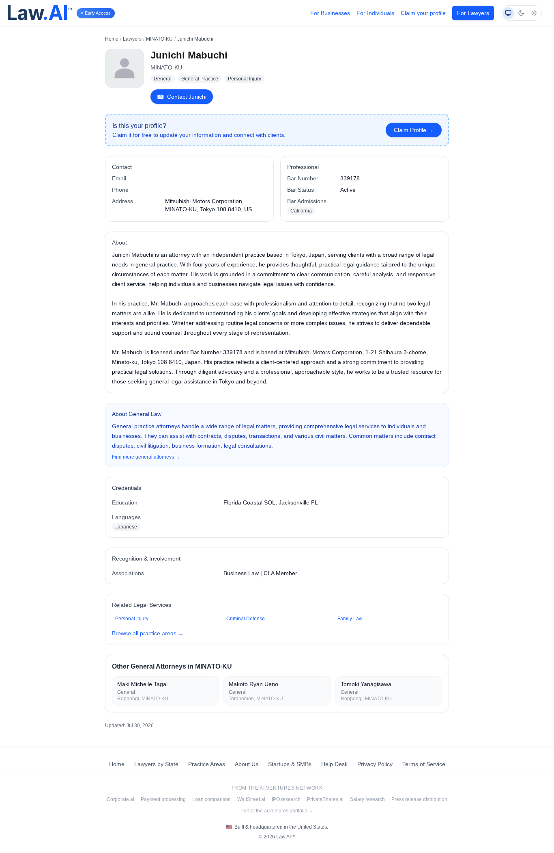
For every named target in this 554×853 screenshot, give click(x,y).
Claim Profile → (414, 130)
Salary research (367, 799)
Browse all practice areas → (148, 633)
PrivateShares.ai (325, 799)
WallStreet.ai (251, 799)
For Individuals (375, 13)
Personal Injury (131, 618)
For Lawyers (473, 13)
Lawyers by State (156, 764)
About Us (246, 764)
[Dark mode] (521, 13)
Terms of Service (423, 764)
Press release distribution (419, 799)
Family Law (350, 618)
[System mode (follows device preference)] (508, 13)
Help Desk (334, 764)
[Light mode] (534, 13)
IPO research (286, 799)
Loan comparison (211, 799)
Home (111, 39)
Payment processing (163, 799)
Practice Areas (206, 764)
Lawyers (132, 39)
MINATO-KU (159, 39)
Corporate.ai (120, 799)
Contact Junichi (181, 96)
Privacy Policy (375, 764)
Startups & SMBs (289, 764)
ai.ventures (277, 788)
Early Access (98, 13)
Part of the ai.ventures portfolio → (277, 811)
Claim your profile (423, 13)
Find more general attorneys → (146, 457)
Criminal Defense (245, 618)
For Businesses (330, 13)
